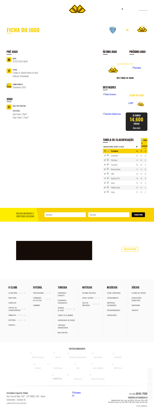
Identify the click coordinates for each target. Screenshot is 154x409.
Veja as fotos (130, 249)
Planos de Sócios (139, 293)
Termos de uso (10, 403)
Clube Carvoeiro (114, 293)
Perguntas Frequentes (62, 301)
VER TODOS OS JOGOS (125, 78)
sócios (136, 121)
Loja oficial (107, 9)
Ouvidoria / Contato (62, 294)
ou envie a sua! (130, 254)
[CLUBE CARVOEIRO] (149, 384)
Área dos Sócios (26, 9)
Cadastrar (138, 215)
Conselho (12, 302)
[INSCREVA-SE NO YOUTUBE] (149, 391)
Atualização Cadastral (136, 299)
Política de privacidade (20, 403)
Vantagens (136, 305)
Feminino (36, 305)
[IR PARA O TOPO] (149, 397)
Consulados (112, 315)
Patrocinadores (113, 310)
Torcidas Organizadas (63, 326)
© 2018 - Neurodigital (142, 406)
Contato (11, 325)
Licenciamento (113, 298)
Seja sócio (46, 9)
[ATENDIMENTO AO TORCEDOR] (149, 377)
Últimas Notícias (89, 293)
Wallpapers (62, 332)
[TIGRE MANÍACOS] (149, 371)
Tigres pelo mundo (65, 315)
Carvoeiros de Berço (66, 320)
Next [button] (145, 69)
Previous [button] (105, 69)
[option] (125, 66)
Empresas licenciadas (111, 304)
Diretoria (12, 298)
